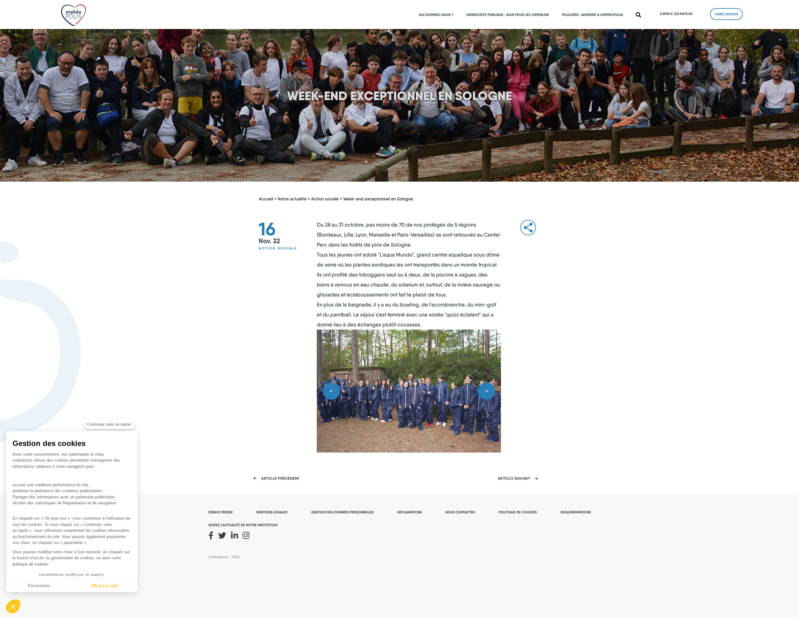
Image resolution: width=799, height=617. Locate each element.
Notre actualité (292, 198)
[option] (409, 391)
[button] (13, 606)
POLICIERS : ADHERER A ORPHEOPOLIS (592, 14)
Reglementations (576, 512)
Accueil (266, 198)
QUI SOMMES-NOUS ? (436, 14)
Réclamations (409, 512)
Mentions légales (271, 512)
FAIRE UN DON (726, 14)
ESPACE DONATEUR (676, 14)
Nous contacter (460, 512)
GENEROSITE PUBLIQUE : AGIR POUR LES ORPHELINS (507, 14)
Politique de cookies (518, 512)
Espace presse (220, 512)
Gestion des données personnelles (342, 512)
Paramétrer (39, 585)
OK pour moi (104, 585)
